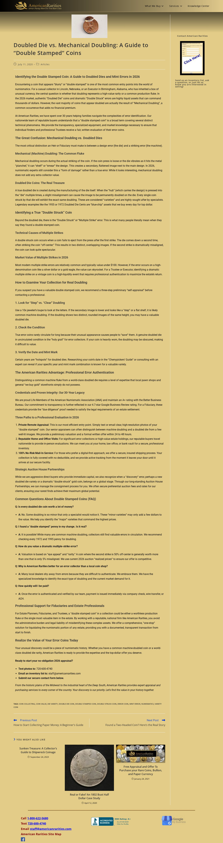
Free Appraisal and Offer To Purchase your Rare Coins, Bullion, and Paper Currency (140, 770)
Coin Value (41, 704)
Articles (45, 64)
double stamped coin (85, 704)
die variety (53, 704)
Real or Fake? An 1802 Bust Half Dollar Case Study (89, 796)
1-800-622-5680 (37, 818)
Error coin (123, 704)
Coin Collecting (27, 704)
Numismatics (147, 704)
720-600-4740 (37, 823)
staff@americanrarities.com (51, 829)
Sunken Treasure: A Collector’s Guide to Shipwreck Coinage (38, 750)
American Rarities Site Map (41, 834)
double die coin (66, 704)
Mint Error (134, 704)
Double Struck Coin (107, 704)
